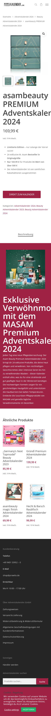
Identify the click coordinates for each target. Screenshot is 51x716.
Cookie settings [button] (11, 709)
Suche (42, 681)
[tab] (25, 234)
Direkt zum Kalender (21, 194)
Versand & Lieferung (12, 615)
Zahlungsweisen (10, 609)
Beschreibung (25, 234)
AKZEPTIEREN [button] (28, 709)
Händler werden (10, 664)
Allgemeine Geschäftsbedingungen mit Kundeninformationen (21, 629)
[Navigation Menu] (46, 4)
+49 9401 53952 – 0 (12, 562)
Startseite (7, 16)
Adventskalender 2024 (24, 16)
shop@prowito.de (11, 575)
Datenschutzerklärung (13, 636)
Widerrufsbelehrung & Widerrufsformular (23, 621)
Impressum (8, 642)
